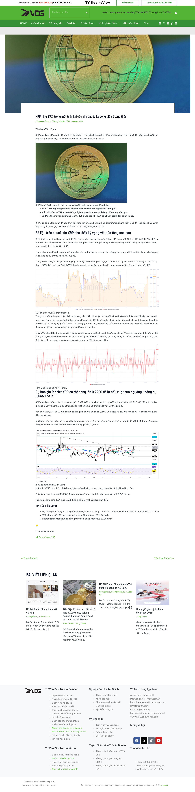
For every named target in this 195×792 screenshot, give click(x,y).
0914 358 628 (45, 3)
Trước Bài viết (29, 558)
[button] (127, 3)
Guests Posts (44, 121)
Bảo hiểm (71, 23)
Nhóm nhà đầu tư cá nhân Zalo (67, 728)
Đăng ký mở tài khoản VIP (65, 769)
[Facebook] (160, 23)
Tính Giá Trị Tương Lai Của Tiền (153, 12)
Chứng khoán (37, 23)
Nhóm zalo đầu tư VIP (63, 758)
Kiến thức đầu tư (131, 23)
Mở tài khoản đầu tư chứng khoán (69, 731)
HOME (23, 23)
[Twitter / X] (164, 23)
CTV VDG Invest (62, 2)
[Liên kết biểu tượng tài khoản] (176, 13)
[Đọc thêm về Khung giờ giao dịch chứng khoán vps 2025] (152, 592)
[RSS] (176, 23)
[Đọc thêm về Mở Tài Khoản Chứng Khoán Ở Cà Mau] (42, 592)
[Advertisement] (71, 675)
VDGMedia (164, 785)
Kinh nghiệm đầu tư (108, 23)
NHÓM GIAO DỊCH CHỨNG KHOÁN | (118, 13)
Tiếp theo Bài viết (164, 558)
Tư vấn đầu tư (87, 23)
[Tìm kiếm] (87, 13)
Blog (146, 23)
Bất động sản (55, 23)
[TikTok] (172, 23)
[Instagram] (168, 23)
